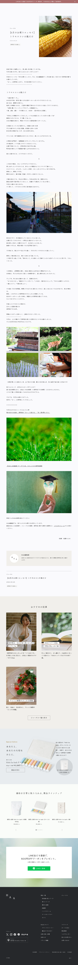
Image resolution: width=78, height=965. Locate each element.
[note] (24, 934)
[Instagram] (11, 934)
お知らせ (43, 937)
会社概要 (34, 952)
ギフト (44, 917)
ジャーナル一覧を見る (39, 717)
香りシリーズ (46, 901)
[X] (7, 934)
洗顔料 (44, 908)
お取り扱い (45, 934)
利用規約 (69, 952)
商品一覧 (43, 895)
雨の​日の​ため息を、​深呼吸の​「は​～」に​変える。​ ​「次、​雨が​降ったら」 (28, 412)
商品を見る (15, 770)
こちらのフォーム (59, 526)
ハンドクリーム (46, 911)
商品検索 (64, 931)
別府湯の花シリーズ (47, 898)
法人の (67, 937)
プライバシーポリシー (44, 952)
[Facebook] (14, 934)
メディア (44, 940)
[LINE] (18, 934)
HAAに (45, 924)
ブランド (48, 927)
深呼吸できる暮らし (15, 44)
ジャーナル (65, 895)
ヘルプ (66, 934)
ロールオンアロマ (47, 914)
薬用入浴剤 (45, 905)
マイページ (65, 924)
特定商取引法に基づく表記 (58, 952)
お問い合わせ (65, 940)
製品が (47, 931)
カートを (65, 927)
